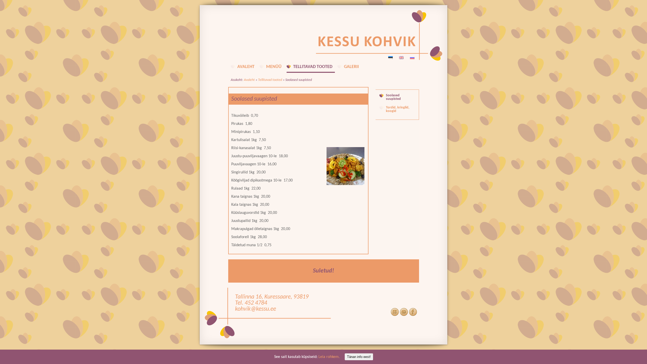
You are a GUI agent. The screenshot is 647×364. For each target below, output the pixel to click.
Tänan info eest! (359, 357)
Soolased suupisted (393, 97)
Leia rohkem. (329, 357)
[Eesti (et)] (390, 58)
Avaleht (246, 66)
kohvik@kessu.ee (255, 309)
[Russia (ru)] (412, 58)
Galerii (351, 66)
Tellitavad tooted (312, 66)
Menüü (274, 66)
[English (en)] (401, 58)
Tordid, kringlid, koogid (397, 109)
